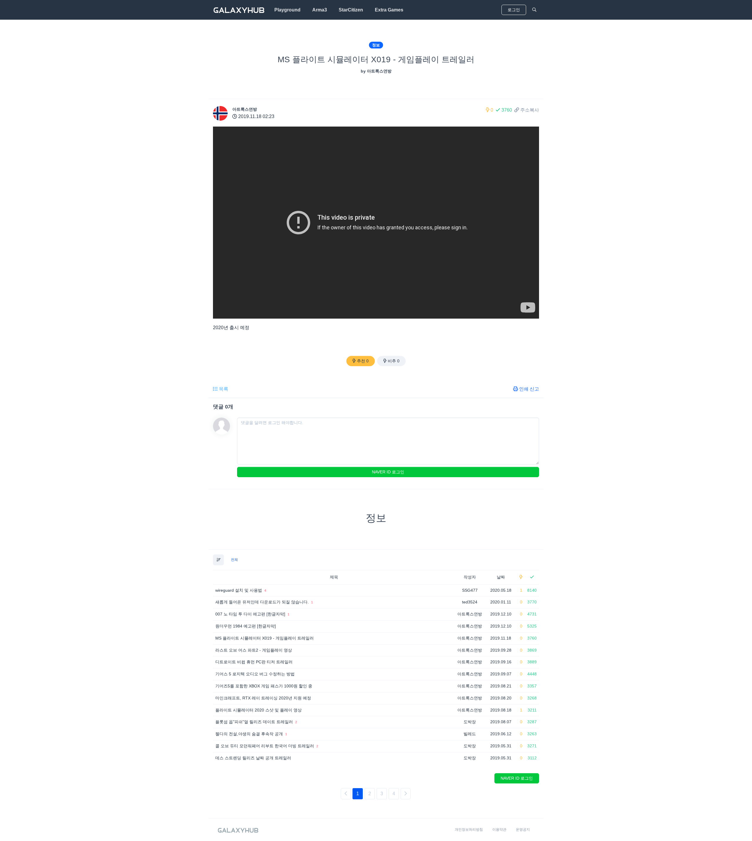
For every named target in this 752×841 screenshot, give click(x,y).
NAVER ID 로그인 (388, 472)
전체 (234, 560)
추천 (363, 361)
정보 (376, 45)
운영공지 (523, 829)
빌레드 (470, 733)
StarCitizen (351, 9)
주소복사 (529, 109)
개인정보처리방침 (469, 829)
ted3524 (469, 602)
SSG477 (470, 590)
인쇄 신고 (529, 388)
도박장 (470, 721)
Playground (287, 9)
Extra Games (389, 9)
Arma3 (319, 9)
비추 (394, 361)
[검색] (534, 10)
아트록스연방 (244, 109)
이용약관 (499, 829)
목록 (223, 388)
